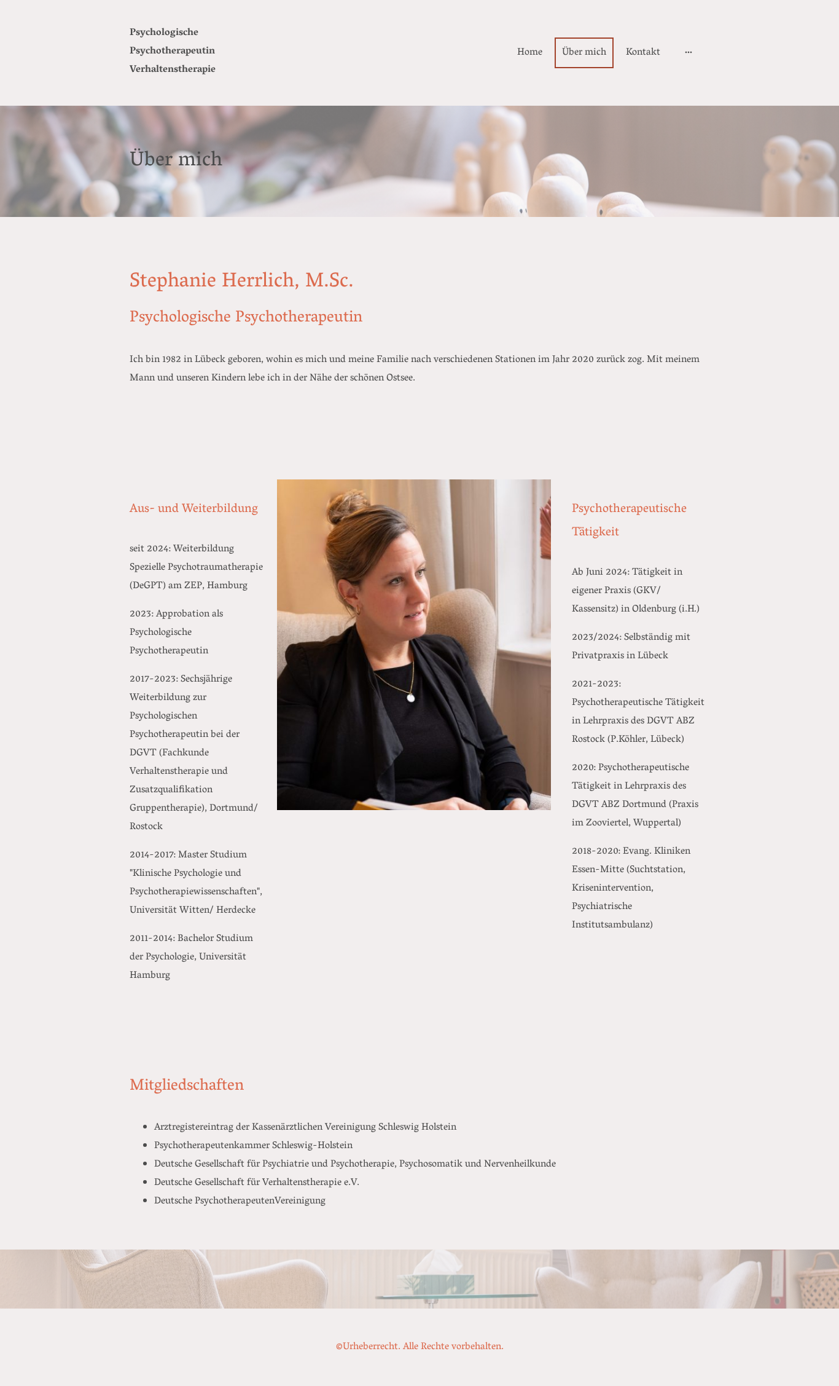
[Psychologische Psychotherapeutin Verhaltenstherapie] (174, 90)
